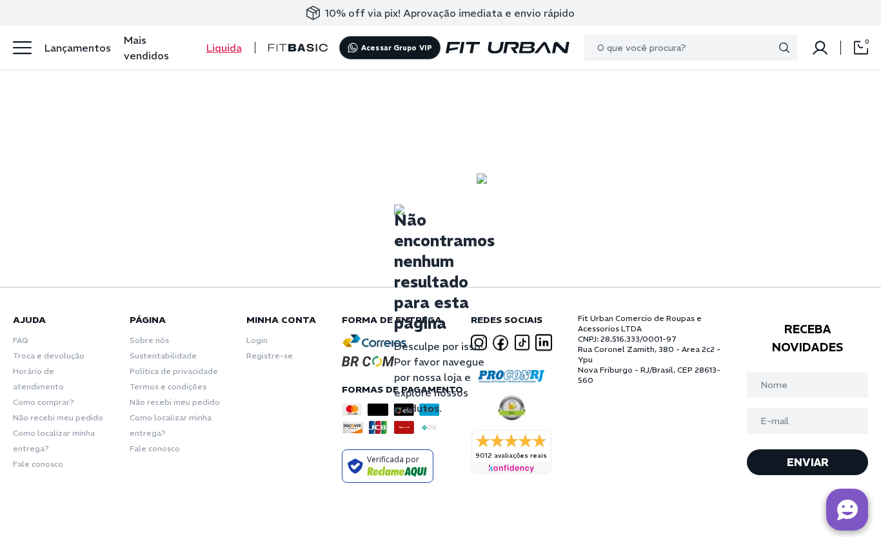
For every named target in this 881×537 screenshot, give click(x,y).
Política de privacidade (174, 371)
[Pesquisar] (784, 48)
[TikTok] (522, 342)
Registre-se (269, 355)
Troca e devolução (48, 355)
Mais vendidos (146, 48)
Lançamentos (78, 47)
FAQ (20, 340)
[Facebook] (500, 342)
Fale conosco (38, 464)
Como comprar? (43, 402)
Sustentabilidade (163, 355)
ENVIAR (808, 462)
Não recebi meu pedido (58, 417)
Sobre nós (149, 340)
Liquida (224, 47)
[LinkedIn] (543, 342)
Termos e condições (168, 386)
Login (257, 340)
